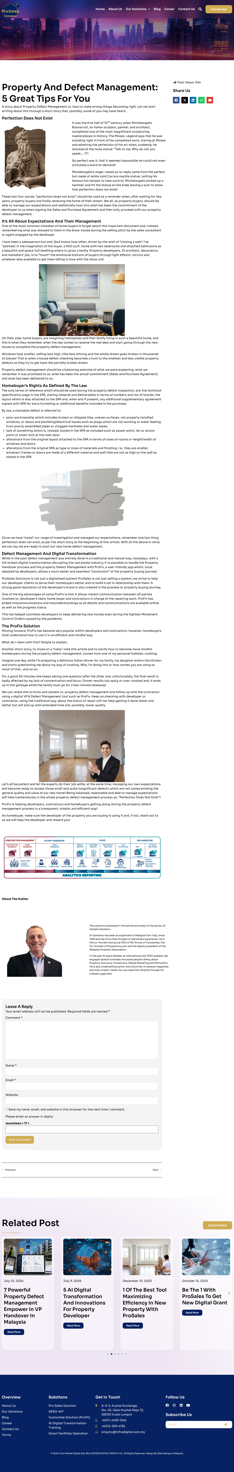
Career (169, 9)
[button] (176, 100)
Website (11, 1094)
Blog (157, 9)
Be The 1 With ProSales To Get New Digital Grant (204, 1296)
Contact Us (186, 9)
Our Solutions (136, 9)
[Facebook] (167, 1405)
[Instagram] (174, 1405)
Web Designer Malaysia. (170, 1453)
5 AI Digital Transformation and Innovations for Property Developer (84, 1303)
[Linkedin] (181, 1405)
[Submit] (225, 1424)
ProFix (31, 631)
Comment (14, 1017)
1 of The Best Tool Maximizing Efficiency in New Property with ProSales (145, 1303)
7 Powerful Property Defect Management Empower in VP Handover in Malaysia (24, 1306)
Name (11, 1065)
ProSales (84, 578)
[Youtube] (188, 1405)
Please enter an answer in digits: (29, 1116)
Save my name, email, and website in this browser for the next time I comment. (67, 1109)
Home (100, 9)
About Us (115, 9)
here (109, 973)
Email (10, 1080)
